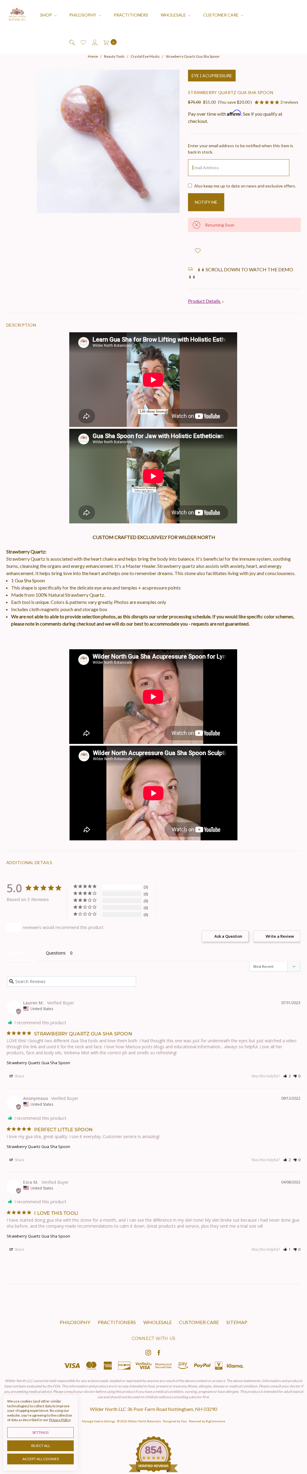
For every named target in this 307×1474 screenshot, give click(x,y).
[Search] (71, 42)
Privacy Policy (59, 1420)
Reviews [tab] (18, 953)
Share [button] (19, 1076)
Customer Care (221, 14)
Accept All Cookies (40, 1459)
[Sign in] (94, 42)
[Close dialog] (296, 1296)
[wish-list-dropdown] (197, 251)
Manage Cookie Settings (98, 1421)
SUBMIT (231, 1430)
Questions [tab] (56, 953)
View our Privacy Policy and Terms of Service (206, 1455)
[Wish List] (83, 42)
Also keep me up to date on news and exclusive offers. (245, 185)
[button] (287, 1076)
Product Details (204, 301)
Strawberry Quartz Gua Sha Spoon (38, 1062)
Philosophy (83, 14)
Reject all (40, 1445)
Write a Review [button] (280, 936)
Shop (46, 14)
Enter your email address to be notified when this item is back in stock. (240, 148)
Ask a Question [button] (228, 936)
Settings (40, 1432)
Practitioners (131, 14)
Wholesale (174, 14)
